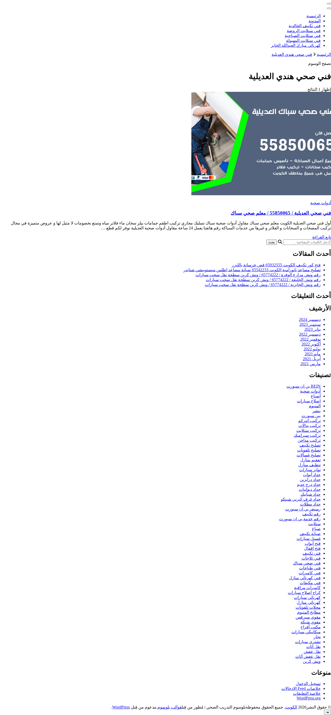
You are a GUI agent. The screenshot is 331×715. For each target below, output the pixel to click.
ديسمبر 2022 (310, 334)
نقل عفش (312, 651)
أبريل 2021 (312, 359)
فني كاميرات (310, 573)
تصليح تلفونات (309, 450)
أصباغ (316, 396)
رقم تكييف (311, 514)
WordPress (121, 707)
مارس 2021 (310, 364)
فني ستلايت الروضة (304, 30)
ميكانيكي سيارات (306, 632)
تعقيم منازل (310, 460)
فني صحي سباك (307, 563)
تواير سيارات (310, 470)
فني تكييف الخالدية (305, 26)
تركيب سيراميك (307, 435)
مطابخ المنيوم (309, 612)
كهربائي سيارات (307, 597)
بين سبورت (311, 415)
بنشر (316, 411)
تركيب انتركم (309, 420)
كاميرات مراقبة (307, 587)
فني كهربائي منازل (305, 578)
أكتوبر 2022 (311, 344)
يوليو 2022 (312, 349)
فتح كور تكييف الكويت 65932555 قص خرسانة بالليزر (276, 265)
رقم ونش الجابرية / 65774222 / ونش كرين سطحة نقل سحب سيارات (263, 284)
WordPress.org (309, 698)
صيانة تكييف (310, 533)
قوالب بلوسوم (169, 707)
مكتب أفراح (310, 627)
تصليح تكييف (310, 445)
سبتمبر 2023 (310, 324)
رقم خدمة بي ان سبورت (300, 519)
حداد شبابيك (310, 494)
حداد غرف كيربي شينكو (301, 499)
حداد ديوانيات (310, 489)
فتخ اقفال (312, 548)
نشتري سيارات (308, 641)
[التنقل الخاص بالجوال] (329, 3)
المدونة (315, 21)
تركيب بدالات (309, 425)
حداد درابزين (310, 479)
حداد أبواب (312, 474)
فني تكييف (312, 553)
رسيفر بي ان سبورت (303, 509)
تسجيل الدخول (308, 683)
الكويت (291, 707)
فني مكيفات (310, 583)
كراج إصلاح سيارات (304, 592)
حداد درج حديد (309, 484)
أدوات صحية (320, 203)
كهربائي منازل (309, 602)
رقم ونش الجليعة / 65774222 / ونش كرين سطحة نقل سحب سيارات (263, 279)
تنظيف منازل (309, 465)
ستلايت (314, 524)
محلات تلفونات (308, 607)
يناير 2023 (312, 329)
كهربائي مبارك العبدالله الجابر (296, 45)
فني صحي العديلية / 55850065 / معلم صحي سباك (281, 213)
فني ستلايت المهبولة (303, 40)
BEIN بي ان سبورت (304, 386)
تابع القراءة (321, 237)
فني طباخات (310, 568)
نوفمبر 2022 (310, 339)
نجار (317, 637)
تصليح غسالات (309, 455)
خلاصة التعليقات (307, 693)
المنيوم (315, 406)
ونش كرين (312, 661)
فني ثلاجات (311, 558)
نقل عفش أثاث (308, 656)
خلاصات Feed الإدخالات (301, 688)
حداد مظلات (310, 504)
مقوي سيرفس (308, 617)
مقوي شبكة (310, 622)
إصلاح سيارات (309, 401)
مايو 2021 (313, 354)
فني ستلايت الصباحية (303, 35)
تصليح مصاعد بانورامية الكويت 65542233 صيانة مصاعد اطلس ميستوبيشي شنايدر (252, 270)
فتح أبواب (313, 543)
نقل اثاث (313, 646)
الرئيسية (313, 16)
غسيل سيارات (309, 538)
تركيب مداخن (309, 440)
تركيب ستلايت (308, 430)
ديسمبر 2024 (310, 319)
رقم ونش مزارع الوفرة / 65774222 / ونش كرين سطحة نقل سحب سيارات (258, 275)
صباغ (316, 528)
